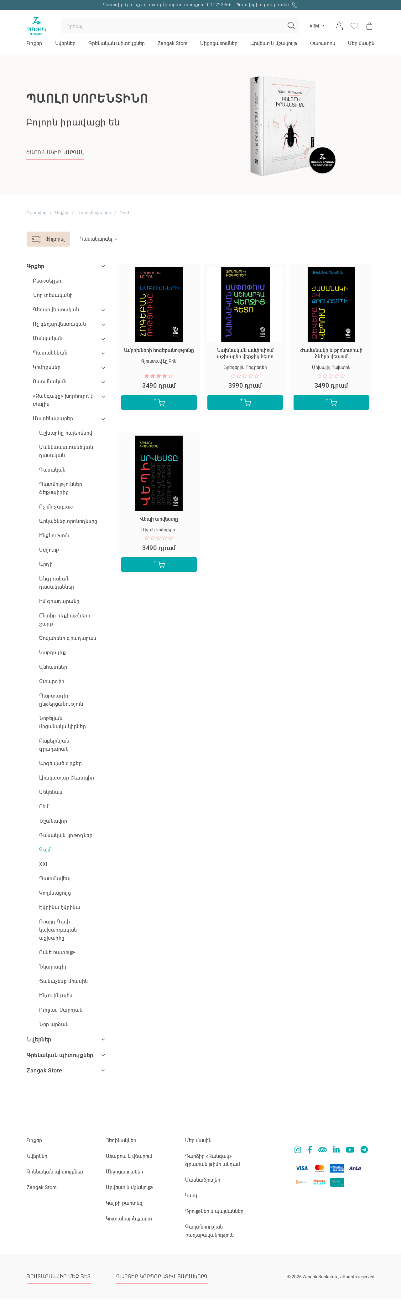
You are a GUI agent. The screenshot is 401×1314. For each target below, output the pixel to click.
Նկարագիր (53, 967)
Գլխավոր (36, 212)
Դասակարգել (96, 239)
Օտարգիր (52, 681)
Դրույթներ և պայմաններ (214, 1211)
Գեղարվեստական (56, 310)
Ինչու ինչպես (56, 996)
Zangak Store (172, 43)
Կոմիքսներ (46, 367)
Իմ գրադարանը (59, 601)
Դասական (52, 470)
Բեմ (44, 807)
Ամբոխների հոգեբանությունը (159, 350)
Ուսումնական (49, 382)
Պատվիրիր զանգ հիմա (263, 4)
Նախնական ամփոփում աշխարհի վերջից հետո (245, 353)
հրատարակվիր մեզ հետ (59, 1277)
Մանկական (48, 338)
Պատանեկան (50, 353)
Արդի (46, 564)
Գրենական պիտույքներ (116, 43)
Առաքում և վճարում (129, 1156)
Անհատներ (53, 667)
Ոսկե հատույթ (57, 952)
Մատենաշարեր (94, 212)
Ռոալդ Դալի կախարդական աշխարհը (58, 930)
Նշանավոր (53, 821)
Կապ (191, 1196)
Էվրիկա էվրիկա (60, 907)
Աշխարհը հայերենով (65, 433)
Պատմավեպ (55, 879)
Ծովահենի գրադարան (67, 638)
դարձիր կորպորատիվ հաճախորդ (162, 1277)
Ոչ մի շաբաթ (56, 507)
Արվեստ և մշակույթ (273, 43)
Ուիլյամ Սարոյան (61, 1010)
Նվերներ (65, 43)
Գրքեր (34, 43)
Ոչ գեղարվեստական (59, 324)
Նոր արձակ (54, 1024)
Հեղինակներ (121, 1140)
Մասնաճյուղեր (202, 1180)
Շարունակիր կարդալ (55, 153)
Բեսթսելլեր (47, 281)
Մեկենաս (51, 792)
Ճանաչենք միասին (63, 981)
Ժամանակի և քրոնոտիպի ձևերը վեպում (331, 353)
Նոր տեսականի (53, 295)
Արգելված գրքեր (60, 763)
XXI (43, 864)
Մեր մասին (361, 43)
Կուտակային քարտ (129, 1219)
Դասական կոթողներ (65, 835)
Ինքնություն (54, 536)
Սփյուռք (49, 550)
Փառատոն (322, 43)
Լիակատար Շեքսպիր (66, 778)
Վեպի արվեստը (159, 519)
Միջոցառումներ (218, 43)
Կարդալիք (52, 653)
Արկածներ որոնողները (68, 521)
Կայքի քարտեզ (124, 1203)
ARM (314, 25)
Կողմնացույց (55, 893)
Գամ (45, 850)
